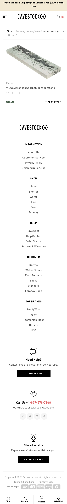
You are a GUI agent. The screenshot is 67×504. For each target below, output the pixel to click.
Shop (8, 501)
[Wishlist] (58, 498)
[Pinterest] (44, 416)
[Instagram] (37, 416)
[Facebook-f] (23, 416)
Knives (9, 82)
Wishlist (58, 501)
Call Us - (33, 402)
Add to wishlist (7, 93)
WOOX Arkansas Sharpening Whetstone (30, 87)
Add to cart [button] (54, 102)
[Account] (25, 498)
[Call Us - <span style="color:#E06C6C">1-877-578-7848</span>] (33, 394)
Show (11, 35)
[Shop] (8, 498)
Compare (13, 93)
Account (25, 501)
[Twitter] (30, 416)
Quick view (19, 93)
